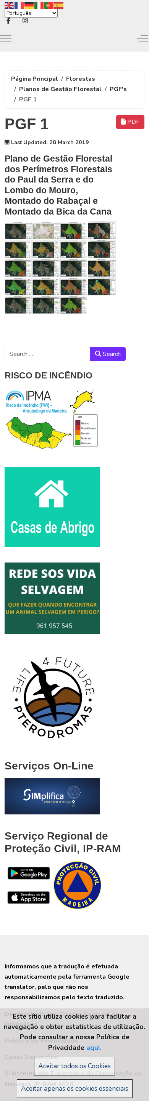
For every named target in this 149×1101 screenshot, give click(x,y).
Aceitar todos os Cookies (74, 1066)
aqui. (93, 1047)
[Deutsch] (29, 4)
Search (111, 354)
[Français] (19, 4)
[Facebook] (8, 21)
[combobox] (48, 354)
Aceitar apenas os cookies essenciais (74, 1088)
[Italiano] (39, 4)
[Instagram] (25, 21)
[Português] (49, 4)
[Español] (59, 4)
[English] (10, 4)
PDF (132, 122)
